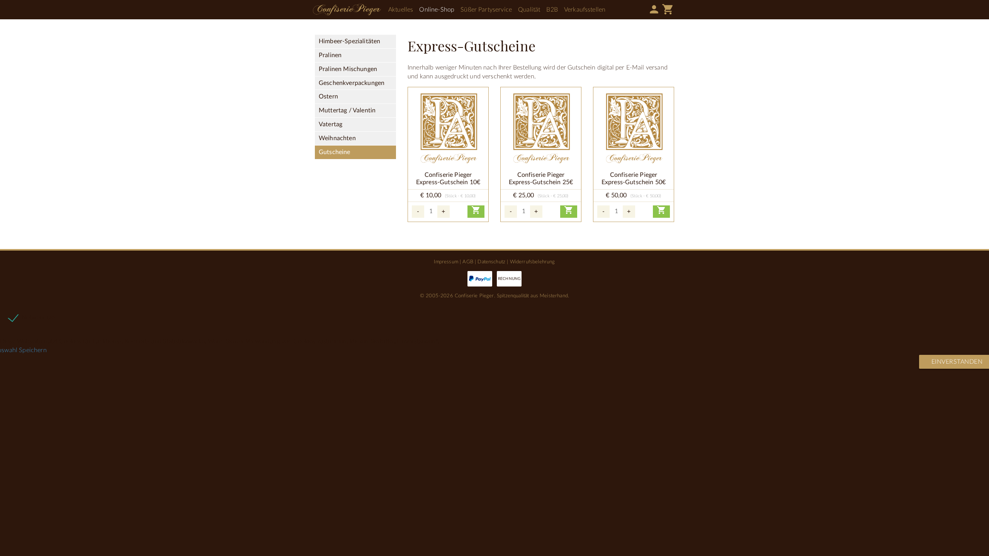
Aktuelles (400, 10)
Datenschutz (491, 261)
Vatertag (330, 124)
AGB (467, 261)
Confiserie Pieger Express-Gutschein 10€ (448, 178)
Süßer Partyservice (486, 10)
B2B (551, 10)
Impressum (446, 261)
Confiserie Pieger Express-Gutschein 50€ (634, 178)
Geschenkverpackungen (351, 83)
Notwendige (38, 317)
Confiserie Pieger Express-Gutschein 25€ (541, 178)
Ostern (328, 96)
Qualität (529, 10)
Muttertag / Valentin (347, 110)
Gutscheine (334, 152)
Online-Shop (436, 10)
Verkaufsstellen (584, 10)
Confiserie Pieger (347, 9)
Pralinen (330, 55)
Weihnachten (337, 138)
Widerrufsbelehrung (532, 261)
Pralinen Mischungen (348, 69)
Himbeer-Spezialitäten (349, 41)
